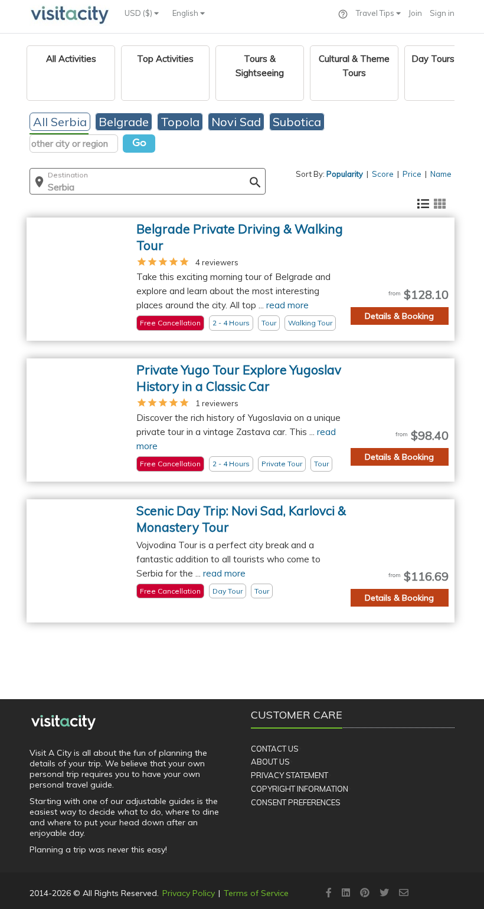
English (186, 13)
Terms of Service (256, 893)
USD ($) (139, 13)
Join (415, 13)
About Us (270, 761)
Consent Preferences (296, 802)
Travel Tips (376, 13)
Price (412, 174)
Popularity (344, 174)
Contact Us (275, 748)
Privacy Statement (289, 775)
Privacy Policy (188, 893)
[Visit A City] (63, 722)
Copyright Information (299, 788)
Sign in (442, 13)
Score (383, 174)
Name (441, 174)
